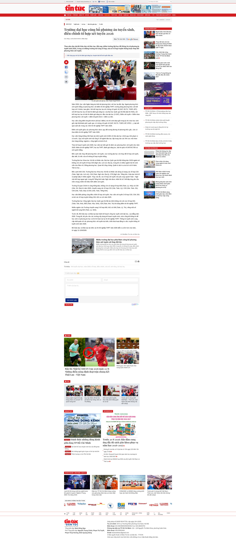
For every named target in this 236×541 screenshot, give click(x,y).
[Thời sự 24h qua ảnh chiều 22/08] (128, 343)
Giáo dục (69, 24)
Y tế (153, 15)
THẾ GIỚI (75, 15)
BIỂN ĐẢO (147, 15)
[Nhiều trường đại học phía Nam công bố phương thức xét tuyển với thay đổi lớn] (83, 246)
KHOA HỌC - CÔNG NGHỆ (137, 15)
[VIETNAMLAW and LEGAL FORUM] (84, 505)
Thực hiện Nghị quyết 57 (163, 15)
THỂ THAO (114, 15)
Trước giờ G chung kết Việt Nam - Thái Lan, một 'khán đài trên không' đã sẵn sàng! (129, 400)
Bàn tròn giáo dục (92, 24)
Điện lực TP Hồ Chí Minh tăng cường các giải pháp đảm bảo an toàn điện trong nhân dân (104, 493)
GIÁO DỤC (107, 15)
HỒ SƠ (120, 15)
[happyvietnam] (93, 504)
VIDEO (174, 15)
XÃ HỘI (87, 15)
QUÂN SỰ (126, 15)
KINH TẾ (81, 15)
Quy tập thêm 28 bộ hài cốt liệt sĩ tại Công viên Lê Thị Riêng (92, 399)
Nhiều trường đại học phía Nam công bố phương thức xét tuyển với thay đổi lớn (116, 241)
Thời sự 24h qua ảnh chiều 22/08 (127, 351)
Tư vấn (101, 24)
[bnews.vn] (114, 506)
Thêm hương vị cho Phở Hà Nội (78, 454)
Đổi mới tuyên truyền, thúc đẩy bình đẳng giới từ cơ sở (110, 399)
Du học (83, 24)
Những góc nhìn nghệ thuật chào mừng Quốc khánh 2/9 (126, 366)
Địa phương (160, 513)
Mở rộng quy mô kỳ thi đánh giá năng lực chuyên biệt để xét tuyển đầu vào (90, 55)
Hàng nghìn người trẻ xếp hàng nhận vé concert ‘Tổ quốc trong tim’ (74, 399)
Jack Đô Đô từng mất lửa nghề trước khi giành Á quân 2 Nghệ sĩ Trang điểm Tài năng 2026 (76, 493)
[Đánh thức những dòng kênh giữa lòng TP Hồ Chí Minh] (82, 425)
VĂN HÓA (100, 15)
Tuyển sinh (76, 24)
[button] (137, 390)
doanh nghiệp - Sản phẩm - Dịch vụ (75, 473)
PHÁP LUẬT (93, 15)
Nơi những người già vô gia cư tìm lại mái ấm (82, 451)
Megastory (67, 439)
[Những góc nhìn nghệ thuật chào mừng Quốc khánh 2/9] (128, 358)
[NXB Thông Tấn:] (104, 506)
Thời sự (69, 15)
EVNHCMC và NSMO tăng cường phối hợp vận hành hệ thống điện (132, 492)
